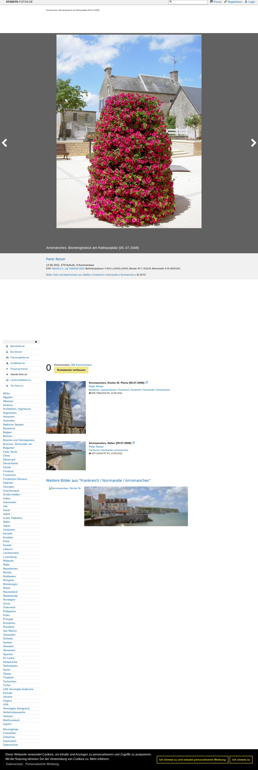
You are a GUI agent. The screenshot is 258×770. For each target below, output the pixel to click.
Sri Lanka (8, 657)
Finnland (8, 471)
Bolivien (7, 436)
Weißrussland (11, 720)
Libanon (8, 549)
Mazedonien (10, 568)
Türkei (7, 685)
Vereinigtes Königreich (16, 708)
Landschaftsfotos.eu (20, 380)
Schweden (9, 634)
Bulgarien (8, 447)
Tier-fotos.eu (16, 385)
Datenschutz (10, 744)
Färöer (7, 467)
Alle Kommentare (81, 364)
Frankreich (98, 274)
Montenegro (10, 584)
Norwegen (9, 599)
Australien (9, 420)
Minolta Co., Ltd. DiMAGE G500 (68, 268)
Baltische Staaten (13, 424)
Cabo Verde (10, 451)
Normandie (112, 274)
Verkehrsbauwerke (14, 712)
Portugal (8, 618)
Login (251, 1)
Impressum (9, 740)
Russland (8, 626)
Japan (6, 525)
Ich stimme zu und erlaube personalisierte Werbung (192, 759)
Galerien (8, 482)
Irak (5, 506)
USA (5, 704)
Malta (6, 564)
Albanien (8, 401)
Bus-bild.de (16, 352)
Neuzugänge (10, 729)
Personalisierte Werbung (42, 764)
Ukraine (7, 696)
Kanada (7, 533)
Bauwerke (9, 428)
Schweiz (8, 638)
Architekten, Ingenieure (17, 408)
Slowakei (8, 646)
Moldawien (9, 576)
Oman (6, 603)
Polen (6, 615)
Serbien (7, 642)
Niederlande (10, 595)
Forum (218, 1)
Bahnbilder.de (17, 346)
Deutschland (10, 463)
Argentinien (10, 412)
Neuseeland (10, 591)
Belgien (7, 432)
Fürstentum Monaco (15, 478)
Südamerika (10, 661)
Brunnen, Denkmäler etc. (18, 443)
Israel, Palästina (12, 517)
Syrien (7, 669)
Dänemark (9, 459)
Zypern (7, 723)
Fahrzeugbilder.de (19, 357)
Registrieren (235, 1)
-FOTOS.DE (19, 1)
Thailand (8, 677)
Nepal (6, 587)
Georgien (8, 486)
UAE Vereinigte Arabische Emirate (18, 691)
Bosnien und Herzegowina (18, 440)
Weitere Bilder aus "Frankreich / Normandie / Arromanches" (98, 480)
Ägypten (8, 397)
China (6, 455)
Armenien (9, 416)
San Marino (10, 630)
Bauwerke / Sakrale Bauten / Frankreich (109, 390)
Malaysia (8, 560)
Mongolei (8, 580)
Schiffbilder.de (17, 363)
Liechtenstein (11, 552)
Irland (6, 510)
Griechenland (11, 490)
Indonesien (9, 502)
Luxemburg (10, 556)
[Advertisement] (115, 23)
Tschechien (9, 681)
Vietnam (8, 716)
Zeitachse (9, 736)
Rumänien (9, 622)
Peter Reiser (55, 259)
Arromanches (127, 274)
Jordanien (9, 529)
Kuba (6, 541)
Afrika (6, 393)
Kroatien (8, 537)
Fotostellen (9, 732)
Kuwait (7, 545)
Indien (6, 498)
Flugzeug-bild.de (19, 369)
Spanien (8, 654)
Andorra (8, 405)
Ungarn (7, 700)
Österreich (9, 607)
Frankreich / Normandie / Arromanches (150, 390)
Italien (6, 521)
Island (6, 513)
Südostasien (10, 665)
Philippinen (9, 611)
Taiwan (7, 673)
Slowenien (9, 650)
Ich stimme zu (241, 759)
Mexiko (7, 572)
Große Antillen (11, 494)
